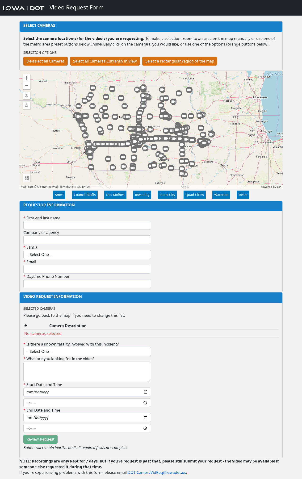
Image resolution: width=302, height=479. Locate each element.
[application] (151, 130)
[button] (26, 78)
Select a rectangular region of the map (179, 61)
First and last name (41, 218)
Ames (59, 194)
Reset (243, 194)
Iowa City (142, 194)
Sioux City (167, 194)
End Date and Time (41, 410)
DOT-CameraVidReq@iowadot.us (157, 472)
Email (29, 261)
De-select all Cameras (45, 61)
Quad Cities (194, 194)
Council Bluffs (85, 194)
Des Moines (115, 194)
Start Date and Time (42, 384)
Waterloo (221, 194)
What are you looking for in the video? (58, 358)
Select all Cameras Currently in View (105, 61)
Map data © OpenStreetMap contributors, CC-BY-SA (55, 186)
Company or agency (41, 232)
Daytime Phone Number (46, 276)
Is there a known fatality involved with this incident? (71, 344)
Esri (279, 186)
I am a (30, 247)
